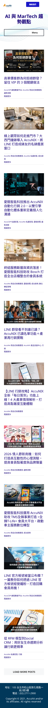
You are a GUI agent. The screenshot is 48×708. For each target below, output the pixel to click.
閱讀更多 (7, 96)
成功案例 (34, 283)
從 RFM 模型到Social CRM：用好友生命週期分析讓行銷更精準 (23, 642)
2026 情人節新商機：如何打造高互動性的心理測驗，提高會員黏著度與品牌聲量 (23, 458)
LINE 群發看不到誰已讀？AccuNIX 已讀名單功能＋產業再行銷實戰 (23, 333)
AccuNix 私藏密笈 (30, 156)
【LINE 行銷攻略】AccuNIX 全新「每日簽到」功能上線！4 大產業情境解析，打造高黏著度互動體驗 (23, 397)
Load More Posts (24, 671)
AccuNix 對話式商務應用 (32, 90)
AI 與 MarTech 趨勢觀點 (24, 19)
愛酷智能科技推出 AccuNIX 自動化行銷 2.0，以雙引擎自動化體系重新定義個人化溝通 (23, 208)
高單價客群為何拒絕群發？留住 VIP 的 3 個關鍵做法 (23, 80)
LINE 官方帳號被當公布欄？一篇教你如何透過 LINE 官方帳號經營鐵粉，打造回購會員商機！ (24, 581)
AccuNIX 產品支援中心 (32, 345)
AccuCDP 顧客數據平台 (13, 90)
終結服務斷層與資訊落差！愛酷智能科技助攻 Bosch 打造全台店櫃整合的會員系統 (24, 271)
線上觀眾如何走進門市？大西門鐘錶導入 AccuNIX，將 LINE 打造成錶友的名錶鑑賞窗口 (24, 142)
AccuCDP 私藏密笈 (11, 222)
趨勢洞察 (7, 93)
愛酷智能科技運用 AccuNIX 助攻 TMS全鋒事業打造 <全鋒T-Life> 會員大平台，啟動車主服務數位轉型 (24, 518)
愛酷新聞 (37, 222)
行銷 (20, 654)
